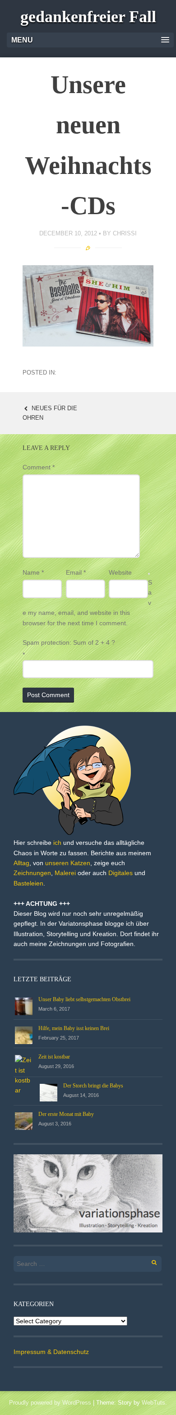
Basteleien (28, 883)
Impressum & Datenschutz (51, 1351)
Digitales (120, 872)
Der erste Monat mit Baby (66, 1114)
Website (120, 572)
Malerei (65, 872)
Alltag (21, 863)
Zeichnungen (32, 872)
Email (76, 572)
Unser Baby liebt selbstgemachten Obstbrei (84, 999)
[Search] (149, 1261)
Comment (39, 467)
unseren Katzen (67, 863)
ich (57, 842)
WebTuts (153, 1402)
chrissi (125, 233)
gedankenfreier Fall (88, 17)
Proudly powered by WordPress (50, 1402)
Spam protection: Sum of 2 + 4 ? (69, 642)
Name (33, 572)
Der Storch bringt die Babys (93, 1085)
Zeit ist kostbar (54, 1057)
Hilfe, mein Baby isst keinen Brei (73, 1028)
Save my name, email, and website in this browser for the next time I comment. (87, 603)
